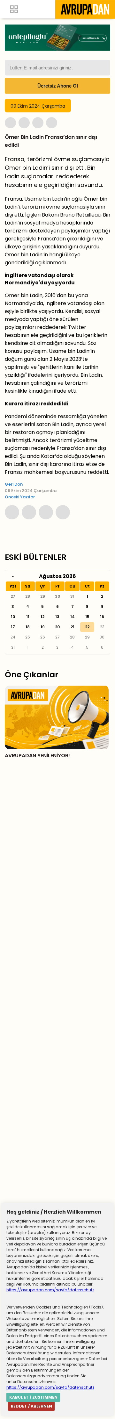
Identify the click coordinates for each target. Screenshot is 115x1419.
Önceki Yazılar (20, 497)
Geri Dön (14, 484)
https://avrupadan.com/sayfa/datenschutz (50, 1290)
